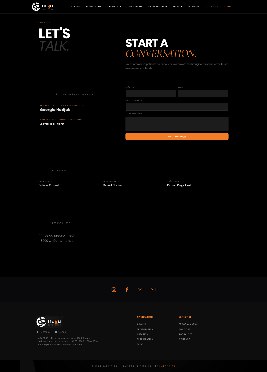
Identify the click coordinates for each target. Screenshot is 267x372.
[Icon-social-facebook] (127, 289)
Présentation (93, 6)
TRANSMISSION (134, 6)
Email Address (133, 100)
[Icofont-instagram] (113, 289)
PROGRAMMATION (157, 6)
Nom (180, 87)
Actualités (211, 6)
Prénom (129, 87)
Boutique (194, 6)
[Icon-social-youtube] (140, 289)
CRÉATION (113, 6)
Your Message (133, 113)
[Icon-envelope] (153, 289)
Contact (229, 6)
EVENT (176, 6)
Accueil (75, 6)
